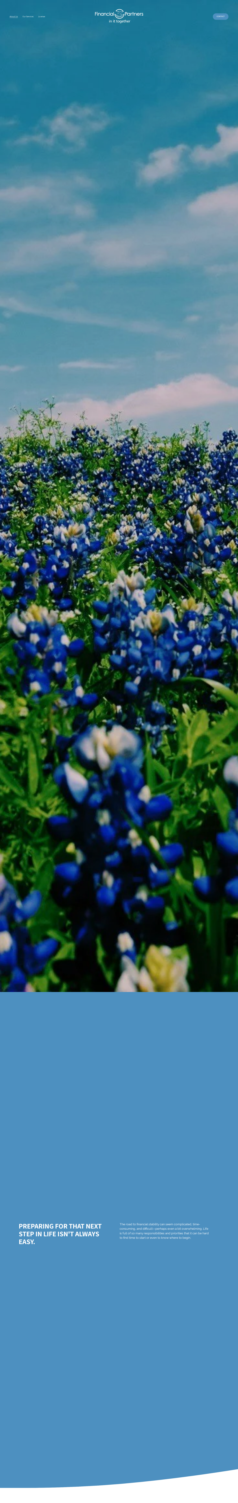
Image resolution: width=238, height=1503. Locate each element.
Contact (221, 17)
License (41, 16)
